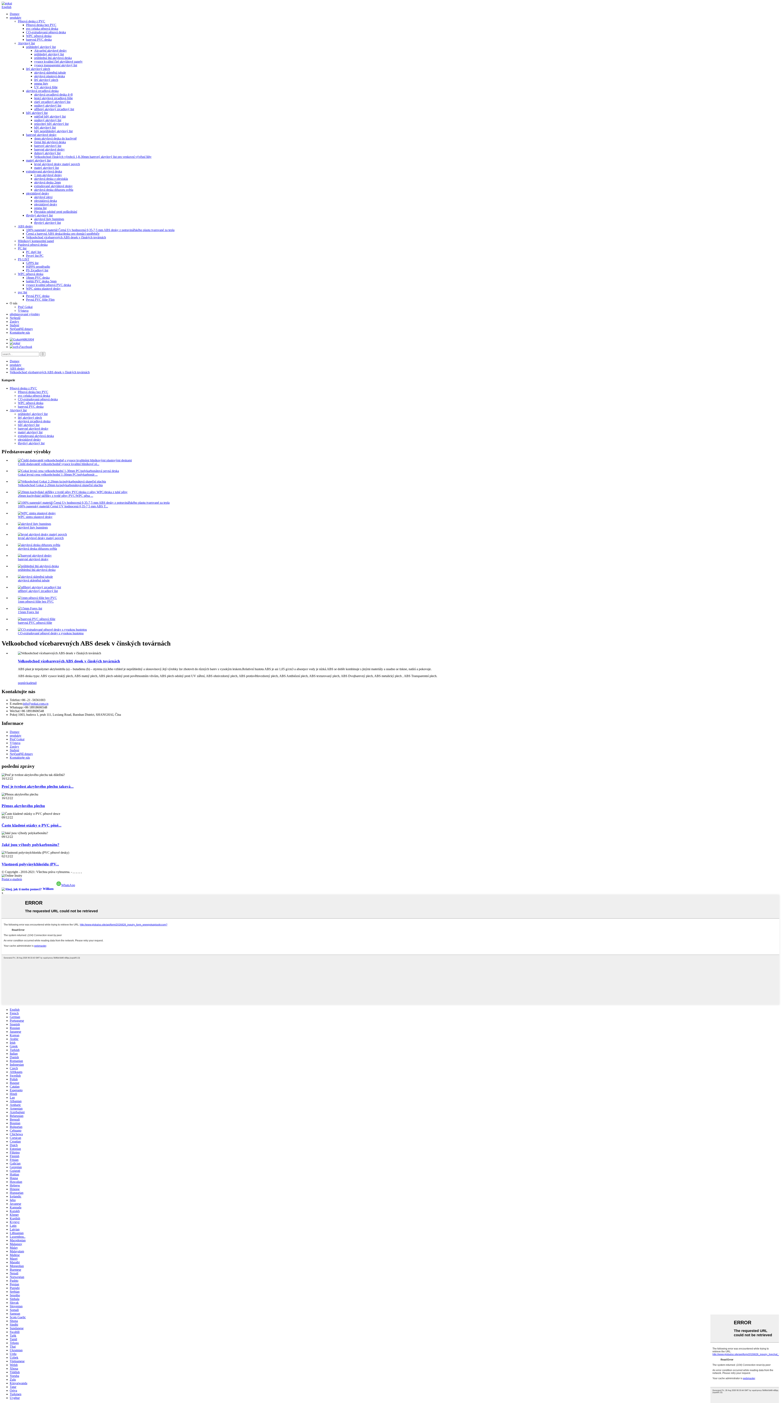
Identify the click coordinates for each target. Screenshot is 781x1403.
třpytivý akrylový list (39, 215)
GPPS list (32, 263)
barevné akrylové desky (41, 135)
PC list (22, 248)
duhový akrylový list (47, 153)
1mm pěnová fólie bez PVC (36, 601)
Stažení (14, 325)
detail (33, 683)
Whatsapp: (16, 707)
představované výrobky (25, 314)
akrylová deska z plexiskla (51, 178)
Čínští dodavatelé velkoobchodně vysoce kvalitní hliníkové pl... (58, 464)
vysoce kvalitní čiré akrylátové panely (58, 61)
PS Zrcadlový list (37, 270)
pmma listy (41, 83)
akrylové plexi (43, 197)
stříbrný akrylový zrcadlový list (54, 109)
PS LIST (23, 259)
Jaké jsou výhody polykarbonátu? (30, 844)
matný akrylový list (38, 160)
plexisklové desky (37, 193)
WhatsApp (68, 885)
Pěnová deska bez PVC (41, 25)
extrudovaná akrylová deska (44, 171)
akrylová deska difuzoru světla (53, 189)
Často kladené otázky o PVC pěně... (31, 825)
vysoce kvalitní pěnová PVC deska (48, 285)
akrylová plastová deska (49, 76)
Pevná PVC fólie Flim (40, 299)
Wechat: (15, 711)
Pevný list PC (35, 255)
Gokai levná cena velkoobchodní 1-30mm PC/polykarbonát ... (58, 474)
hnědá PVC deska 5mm (41, 281)
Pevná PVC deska (37, 296)
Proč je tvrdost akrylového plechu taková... (38, 786)
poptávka (24, 683)
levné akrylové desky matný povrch (57, 164)
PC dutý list (33, 252)
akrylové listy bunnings (49, 219)
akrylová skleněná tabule (50, 72)
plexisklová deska (45, 200)
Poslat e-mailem (12, 879)
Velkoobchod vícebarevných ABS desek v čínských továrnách (66, 237)
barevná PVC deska (39, 39)
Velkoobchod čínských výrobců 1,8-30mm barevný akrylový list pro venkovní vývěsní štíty (93, 156)
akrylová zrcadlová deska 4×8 (53, 94)
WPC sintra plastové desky (43, 288)
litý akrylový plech (38, 69)
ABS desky (25, 226)
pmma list (40, 208)
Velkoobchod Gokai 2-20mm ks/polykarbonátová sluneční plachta (60, 485)
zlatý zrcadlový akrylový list (52, 102)
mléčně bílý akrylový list (50, 116)
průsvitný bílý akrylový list (51, 124)
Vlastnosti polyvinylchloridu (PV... (30, 864)
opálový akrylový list (47, 105)
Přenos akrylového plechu (23, 806)
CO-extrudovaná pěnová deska (46, 32)
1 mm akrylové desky (48, 175)
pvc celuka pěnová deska (42, 28)
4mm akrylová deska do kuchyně (55, 138)
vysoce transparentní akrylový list (55, 65)
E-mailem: (16, 703)
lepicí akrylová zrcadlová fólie (53, 98)
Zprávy (14, 321)
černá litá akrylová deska (50, 142)
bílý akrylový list (37, 113)
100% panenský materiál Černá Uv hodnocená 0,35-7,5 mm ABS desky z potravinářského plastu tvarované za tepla (100, 230)
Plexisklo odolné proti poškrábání (55, 211)
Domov (15, 14)
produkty (15, 17)
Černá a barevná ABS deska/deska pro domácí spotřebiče (62, 233)
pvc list (22, 292)
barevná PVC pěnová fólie (35, 622)
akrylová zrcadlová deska (42, 91)
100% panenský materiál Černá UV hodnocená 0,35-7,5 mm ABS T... (63, 506)
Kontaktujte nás (20, 332)
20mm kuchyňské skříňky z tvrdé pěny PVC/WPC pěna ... (55, 495)
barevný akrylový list (47, 146)
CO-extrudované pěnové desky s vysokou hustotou (51, 633)
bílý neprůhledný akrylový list (53, 131)
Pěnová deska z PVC (31, 21)
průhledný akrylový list (41, 47)
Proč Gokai (25, 307)
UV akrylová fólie (46, 87)
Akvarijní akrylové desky (50, 50)
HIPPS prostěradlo (38, 266)
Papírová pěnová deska (33, 244)
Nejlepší (15, 318)
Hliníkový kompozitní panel (36, 241)
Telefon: (15, 700)
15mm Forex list (28, 612)
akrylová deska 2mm (47, 182)
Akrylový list (26, 43)
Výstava (23, 310)
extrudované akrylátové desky (53, 186)
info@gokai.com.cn (35, 703)
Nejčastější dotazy (21, 329)
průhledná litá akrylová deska (53, 58)
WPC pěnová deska (38, 36)
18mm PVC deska (38, 277)
